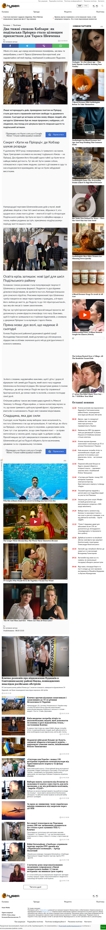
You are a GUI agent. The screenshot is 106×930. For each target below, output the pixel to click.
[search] (102, 6)
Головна (5, 12)
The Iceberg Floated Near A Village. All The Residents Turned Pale (87, 357)
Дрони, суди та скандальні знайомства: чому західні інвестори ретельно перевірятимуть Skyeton (88, 422)
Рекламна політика (90, 1)
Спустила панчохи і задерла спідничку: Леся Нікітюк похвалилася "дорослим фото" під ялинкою (23, 18)
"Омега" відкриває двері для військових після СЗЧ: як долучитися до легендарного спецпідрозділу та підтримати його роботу (89, 528)
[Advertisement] (35, 188)
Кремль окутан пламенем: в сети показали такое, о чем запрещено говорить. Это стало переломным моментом (76, 18)
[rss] (93, 6)
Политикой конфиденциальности (70, 926)
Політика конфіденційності (73, 1)
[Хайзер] (10, 5)
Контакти (101, 1)
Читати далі (35, 887)
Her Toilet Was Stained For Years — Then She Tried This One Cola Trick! (88, 219)
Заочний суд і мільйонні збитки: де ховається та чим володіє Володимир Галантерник (91, 551)
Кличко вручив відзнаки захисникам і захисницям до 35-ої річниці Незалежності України (91, 444)
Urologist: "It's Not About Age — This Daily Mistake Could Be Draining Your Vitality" (87, 64)
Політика (100, 12)
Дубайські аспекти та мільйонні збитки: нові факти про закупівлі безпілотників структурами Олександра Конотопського (90, 541)
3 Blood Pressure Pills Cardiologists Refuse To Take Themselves (86, 103)
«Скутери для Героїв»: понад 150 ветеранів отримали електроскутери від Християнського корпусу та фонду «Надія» (91, 481)
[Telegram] (27, 46)
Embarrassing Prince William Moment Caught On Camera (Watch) (87, 333)
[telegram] (96, 6)
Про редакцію (43, 1)
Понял (103, 927)
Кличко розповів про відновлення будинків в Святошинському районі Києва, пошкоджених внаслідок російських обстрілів (91, 411)
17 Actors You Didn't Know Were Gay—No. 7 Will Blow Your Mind (87, 395)
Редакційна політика (56, 1)
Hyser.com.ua (43, 910)
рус (86, 6)
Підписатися (58, 135)
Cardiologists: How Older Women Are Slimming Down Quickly (87, 257)
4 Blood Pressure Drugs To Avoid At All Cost (87, 295)
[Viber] (43, 46)
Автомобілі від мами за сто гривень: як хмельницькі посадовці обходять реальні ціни (90, 560)
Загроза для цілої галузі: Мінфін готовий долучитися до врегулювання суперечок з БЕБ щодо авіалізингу (90, 503)
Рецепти (68, 12)
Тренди (36, 12)
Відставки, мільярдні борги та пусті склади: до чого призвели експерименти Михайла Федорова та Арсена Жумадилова (91, 570)
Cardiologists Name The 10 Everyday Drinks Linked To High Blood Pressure (87, 181)
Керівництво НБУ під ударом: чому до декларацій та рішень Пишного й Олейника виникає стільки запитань (89, 433)
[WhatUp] (60, 46)
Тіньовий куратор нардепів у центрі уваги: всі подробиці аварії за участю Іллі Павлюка (91, 493)
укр (79, 6)
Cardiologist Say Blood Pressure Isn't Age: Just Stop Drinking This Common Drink (87, 142)
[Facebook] (10, 46)
